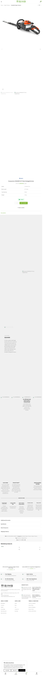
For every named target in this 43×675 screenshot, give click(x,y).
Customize (7, 670)
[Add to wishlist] (19, 547)
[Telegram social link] (25, 540)
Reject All (14, 670)
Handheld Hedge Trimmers (16, 5)
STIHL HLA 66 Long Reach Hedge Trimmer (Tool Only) (11, 632)
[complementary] (14, 667)
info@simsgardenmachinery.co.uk (9, 660)
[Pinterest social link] (22, 540)
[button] (2, 49)
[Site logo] (21, 1)
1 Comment (39, 656)
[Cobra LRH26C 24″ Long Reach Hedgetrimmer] (31, 588)
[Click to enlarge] (3, 89)
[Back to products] (39, 5)
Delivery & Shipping (32, 671)
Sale (18, 538)
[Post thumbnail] (27, 654)
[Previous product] (38, 5)
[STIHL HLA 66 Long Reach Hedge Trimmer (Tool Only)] (11, 588)
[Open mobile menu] (1, 2)
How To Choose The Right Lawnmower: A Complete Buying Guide (36, 653)
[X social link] (21, 540)
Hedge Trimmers (7, 5)
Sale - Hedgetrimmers (23, 538)
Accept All (22, 670)
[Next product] (40, 5)
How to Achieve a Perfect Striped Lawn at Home (36, 660)
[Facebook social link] (19, 540)
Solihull (2, 671)
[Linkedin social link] (23, 540)
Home (2, 5)
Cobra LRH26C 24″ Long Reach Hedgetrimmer (31, 631)
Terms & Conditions (32, 667)
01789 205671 (6, 659)
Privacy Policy (31, 669)
